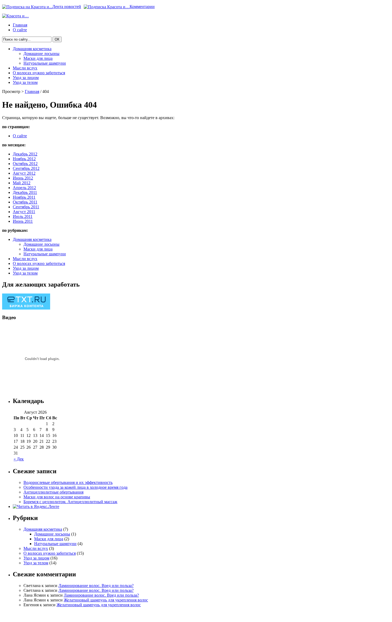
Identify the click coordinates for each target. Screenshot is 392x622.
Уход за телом (25, 82)
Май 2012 (21, 183)
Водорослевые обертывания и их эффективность (68, 482)
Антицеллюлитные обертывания (53, 492)
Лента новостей (66, 6)
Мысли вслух (25, 68)
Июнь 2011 (23, 221)
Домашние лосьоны (41, 53)
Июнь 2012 (23, 178)
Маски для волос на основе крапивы (56, 497)
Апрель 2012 (24, 187)
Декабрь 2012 (25, 154)
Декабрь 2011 (25, 192)
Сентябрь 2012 (26, 168)
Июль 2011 (23, 216)
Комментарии (142, 6)
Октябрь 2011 (25, 202)
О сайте (20, 30)
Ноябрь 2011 (24, 197)
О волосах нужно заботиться (39, 73)
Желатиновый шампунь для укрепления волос (106, 600)
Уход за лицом (26, 77)
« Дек (19, 459)
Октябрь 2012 (25, 163)
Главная (20, 25)
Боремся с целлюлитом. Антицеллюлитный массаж (70, 501)
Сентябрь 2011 (26, 207)
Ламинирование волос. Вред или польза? (96, 585)
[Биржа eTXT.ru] (26, 308)
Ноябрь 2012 (24, 159)
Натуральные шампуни (44, 63)
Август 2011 (24, 211)
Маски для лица (38, 58)
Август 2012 (24, 173)
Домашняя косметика (32, 48)
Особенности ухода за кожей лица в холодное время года (75, 487)
